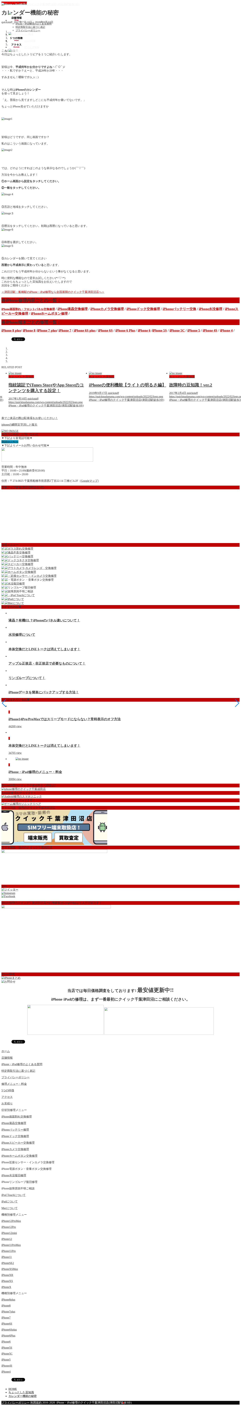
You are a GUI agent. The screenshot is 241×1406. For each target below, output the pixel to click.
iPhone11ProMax (11, 1244)
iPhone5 (6, 1359)
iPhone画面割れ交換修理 (16, 1116)
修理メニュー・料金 (14, 1083)
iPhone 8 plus (11, 330)
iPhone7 (6, 1317)
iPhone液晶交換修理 (73, 309)
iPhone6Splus (9, 1329)
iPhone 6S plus (84, 330)
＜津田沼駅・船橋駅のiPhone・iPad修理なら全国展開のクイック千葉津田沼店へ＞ (52, 291)
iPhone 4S (210, 330)
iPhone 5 (193, 330)
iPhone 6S (105, 330)
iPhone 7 (65, 330)
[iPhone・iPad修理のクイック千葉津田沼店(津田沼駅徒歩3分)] (40, 4)
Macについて (9, 1208)
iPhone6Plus (8, 1335)
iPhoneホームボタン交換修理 (19, 1155)
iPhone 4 (226, 330)
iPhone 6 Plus (125, 330)
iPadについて (9, 1201)
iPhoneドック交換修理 (143, 309)
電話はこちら (9, 441)
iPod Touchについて (13, 1194)
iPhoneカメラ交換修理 (107, 309)
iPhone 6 (144, 330)
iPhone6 (6, 1341)
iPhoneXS (7, 1281)
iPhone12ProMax (11, 1220)
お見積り (7, 1103)
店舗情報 (7, 1057)
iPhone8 (6, 1305)
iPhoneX (6, 1287)
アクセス (7, 1096)
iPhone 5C (177, 330)
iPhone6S (6, 1323)
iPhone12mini (9, 1232)
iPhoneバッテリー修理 (15, 1129)
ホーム (5, 1051)
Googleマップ (89, 480)
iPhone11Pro (8, 1250)
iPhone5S (6, 1347)
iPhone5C (7, 1353)
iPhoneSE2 (7, 1262)
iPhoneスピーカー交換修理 (18, 1142)
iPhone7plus (8, 1311)
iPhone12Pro (8, 1226)
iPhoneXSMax (9, 1269)
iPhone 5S (159, 330)
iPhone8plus (8, 1299)
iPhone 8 (29, 330)
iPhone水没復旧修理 (13, 1175)
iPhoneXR (7, 1275)
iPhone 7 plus (47, 330)
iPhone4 (6, 1371)
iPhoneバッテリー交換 (179, 309)
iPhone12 (6, 1238)
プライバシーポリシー (28, 30)
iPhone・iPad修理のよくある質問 (34, 23)
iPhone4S (6, 1365)
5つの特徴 (7, 1090)
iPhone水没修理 (210, 309)
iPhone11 (6, 1256)
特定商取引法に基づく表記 (30, 27)
